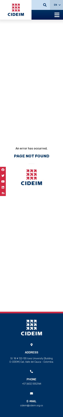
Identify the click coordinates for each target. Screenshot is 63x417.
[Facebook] (3, 170)
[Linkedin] (3, 187)
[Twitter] (3, 175)
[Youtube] (3, 181)
